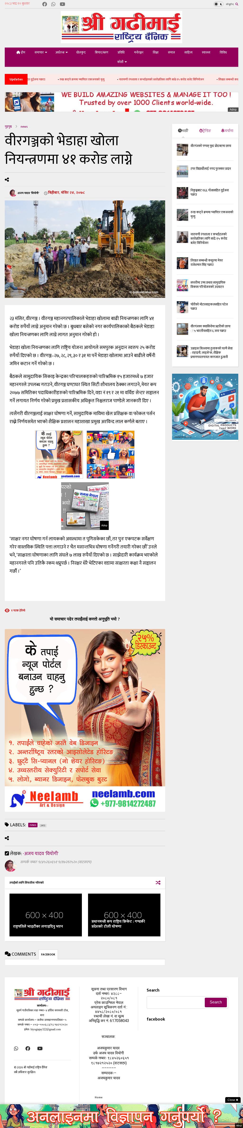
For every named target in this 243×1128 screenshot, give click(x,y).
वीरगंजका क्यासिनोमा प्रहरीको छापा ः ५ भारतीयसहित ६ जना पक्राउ (210, 328)
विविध (223, 52)
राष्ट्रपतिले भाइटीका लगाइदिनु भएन (38, 926)
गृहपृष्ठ (8, 126)
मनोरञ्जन (138, 52)
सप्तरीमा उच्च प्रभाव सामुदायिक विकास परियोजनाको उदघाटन (208, 285)
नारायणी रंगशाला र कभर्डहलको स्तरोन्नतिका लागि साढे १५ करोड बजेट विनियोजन (135, 79)
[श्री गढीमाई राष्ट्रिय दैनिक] (121, 41)
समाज (171, 52)
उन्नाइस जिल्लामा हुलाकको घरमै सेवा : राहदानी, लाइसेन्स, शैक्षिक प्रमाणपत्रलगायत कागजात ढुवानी (212, 353)
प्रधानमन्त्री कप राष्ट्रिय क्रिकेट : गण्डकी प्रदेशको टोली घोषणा (118, 924)
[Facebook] (44, 4)
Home (99, 1097)
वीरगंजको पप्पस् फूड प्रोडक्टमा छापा (211, 146)
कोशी (120, 62)
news (24, 126)
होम (22, 52)
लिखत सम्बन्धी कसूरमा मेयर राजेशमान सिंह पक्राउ (207, 262)
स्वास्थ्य (206, 52)
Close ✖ (233, 1100)
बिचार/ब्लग (101, 52)
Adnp (233, 109)
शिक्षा (156, 52)
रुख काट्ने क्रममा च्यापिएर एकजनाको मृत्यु (55, 79)
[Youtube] (62, 4)
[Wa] (53, 4)
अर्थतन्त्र (60, 52)
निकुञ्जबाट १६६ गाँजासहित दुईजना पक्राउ (210, 192)
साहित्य (188, 52)
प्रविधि (121, 52)
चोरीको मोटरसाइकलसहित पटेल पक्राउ (209, 306)
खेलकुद (80, 52)
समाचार (39, 52)
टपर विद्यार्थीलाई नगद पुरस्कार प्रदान (211, 168)
